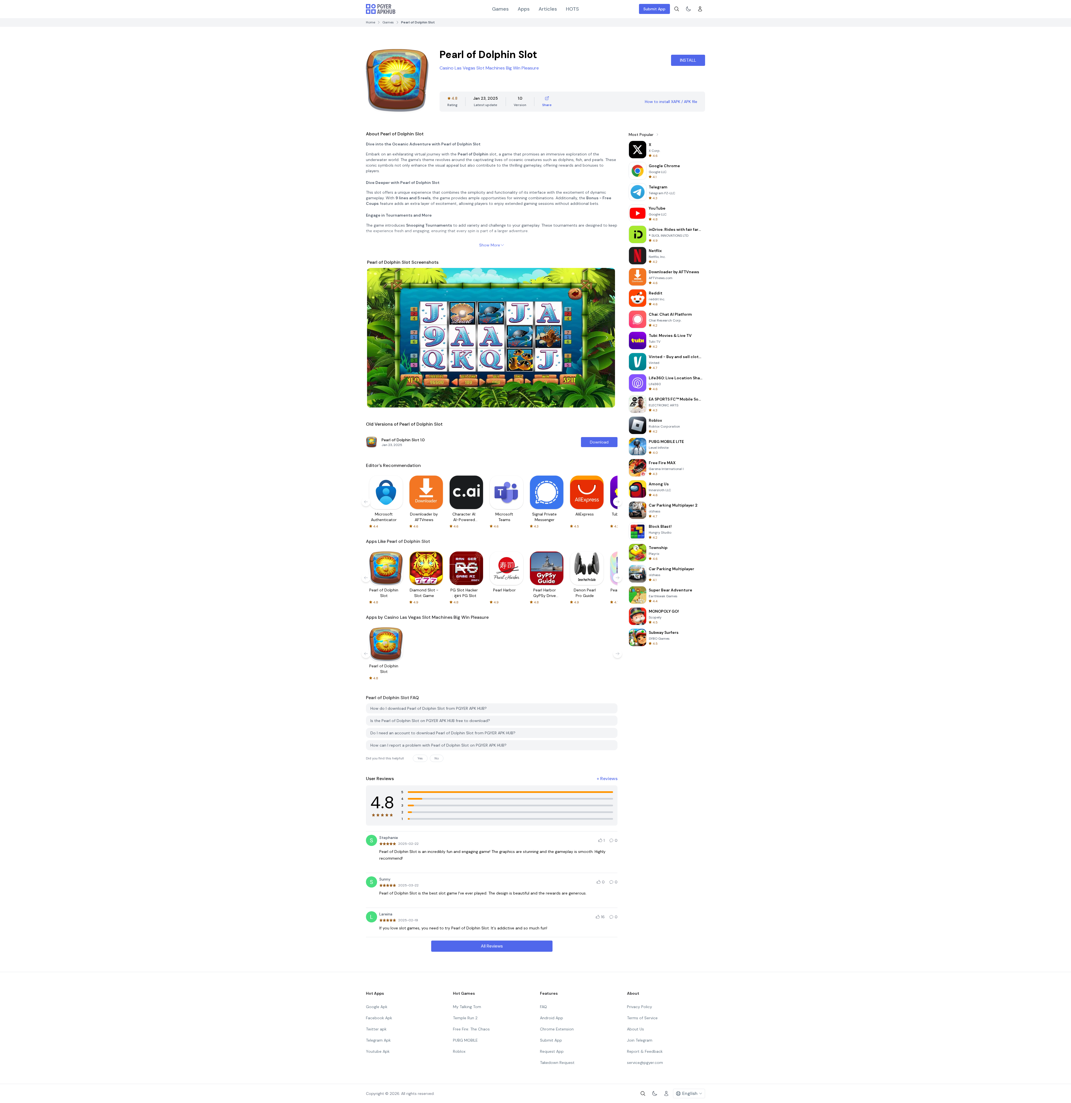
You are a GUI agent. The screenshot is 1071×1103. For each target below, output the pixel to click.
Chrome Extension (557, 1029)
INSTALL (688, 60)
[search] (677, 9)
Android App (551, 1017)
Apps (524, 9)
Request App (552, 1051)
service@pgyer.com (645, 1062)
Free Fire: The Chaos (471, 1029)
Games (500, 9)
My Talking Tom (467, 1006)
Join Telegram (639, 1040)
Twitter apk (376, 1029)
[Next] (607, 338)
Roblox (459, 1051)
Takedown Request (557, 1062)
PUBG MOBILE (465, 1040)
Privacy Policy (639, 1006)
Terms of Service (642, 1017)
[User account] (700, 9)
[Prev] (377, 338)
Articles (548, 9)
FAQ (543, 1006)
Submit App (654, 8)
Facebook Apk (379, 1017)
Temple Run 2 (465, 1017)
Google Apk (376, 1006)
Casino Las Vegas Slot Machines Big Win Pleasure (489, 68)
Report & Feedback (645, 1051)
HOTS (572, 9)
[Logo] (380, 9)
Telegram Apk (378, 1040)
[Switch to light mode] (688, 9)
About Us (635, 1029)
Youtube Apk (378, 1051)
